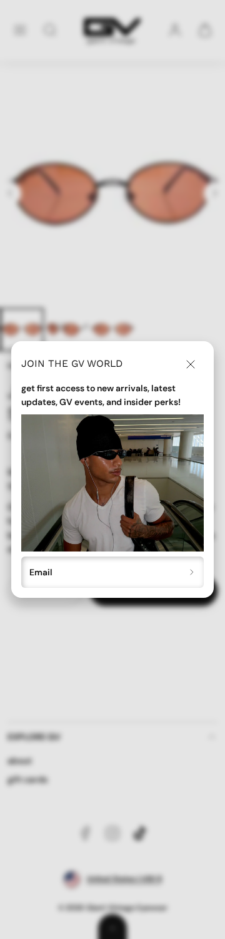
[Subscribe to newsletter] (192, 572)
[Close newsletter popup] (191, 364)
